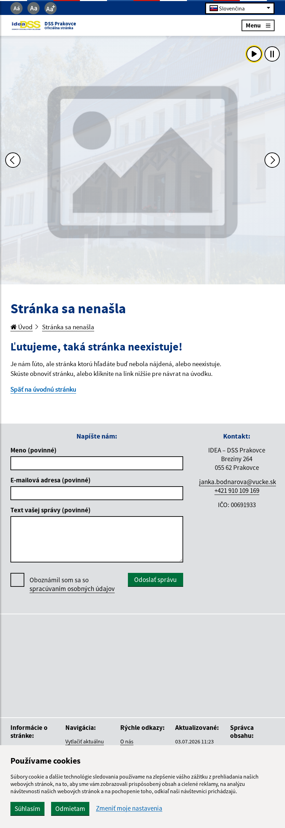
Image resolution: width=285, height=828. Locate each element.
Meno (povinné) (33, 450)
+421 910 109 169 (236, 490)
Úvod (25, 327)
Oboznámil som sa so (72, 584)
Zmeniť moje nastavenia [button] (129, 808)
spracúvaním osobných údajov (72, 588)
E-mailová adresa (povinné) (50, 480)
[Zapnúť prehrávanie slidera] (254, 54)
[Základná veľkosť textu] (33, 8)
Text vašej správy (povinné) (50, 510)
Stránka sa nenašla (68, 327)
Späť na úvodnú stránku (43, 389)
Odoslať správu (155, 579)
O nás (126, 741)
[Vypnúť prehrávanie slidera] (272, 54)
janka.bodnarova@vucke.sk (237, 482)
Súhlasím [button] (27, 808)
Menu (253, 25)
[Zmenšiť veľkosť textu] (16, 8)
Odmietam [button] (70, 808)
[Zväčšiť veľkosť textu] (50, 8)
